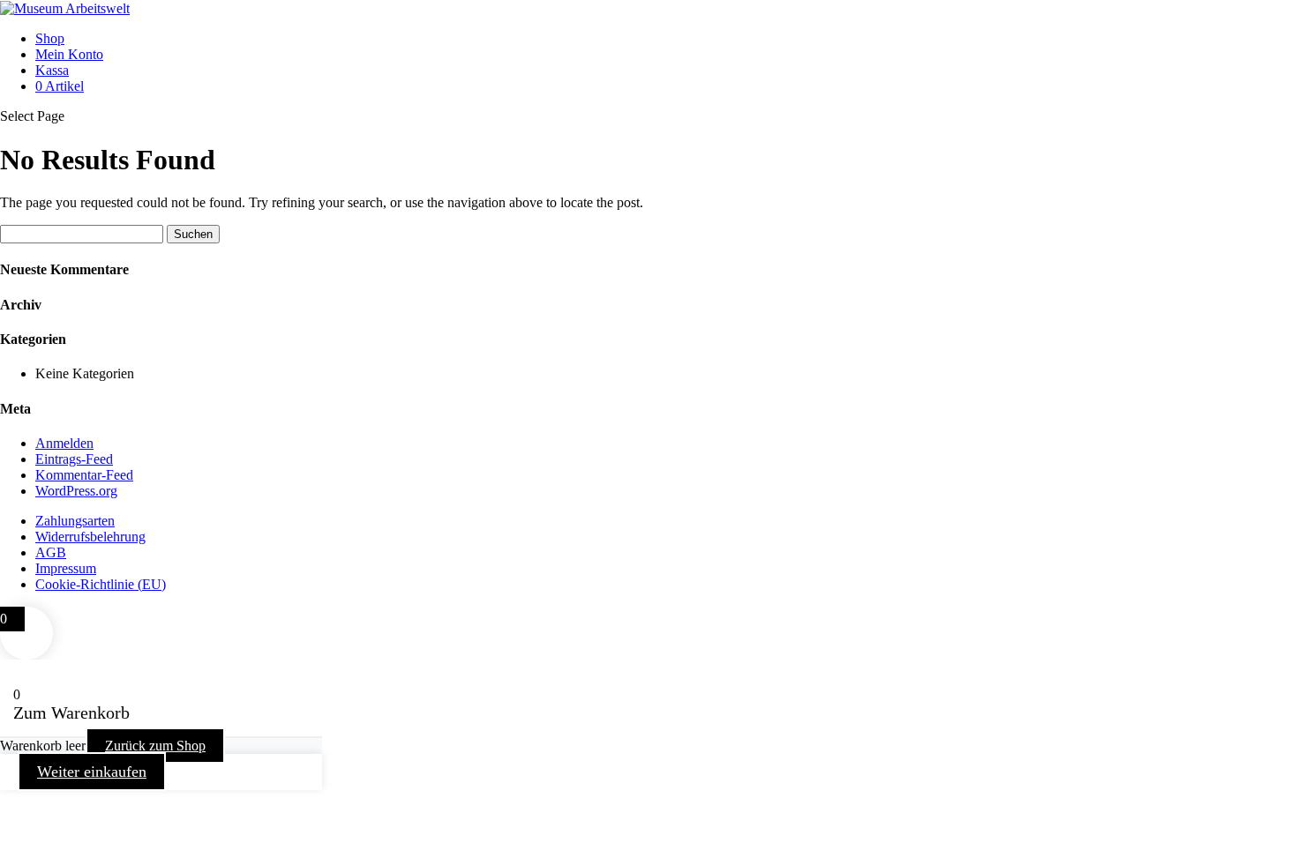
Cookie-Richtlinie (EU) (100, 584)
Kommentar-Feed (84, 474)
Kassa (52, 70)
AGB (50, 552)
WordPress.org (76, 490)
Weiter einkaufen (91, 771)
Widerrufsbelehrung (90, 536)
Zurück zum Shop (155, 745)
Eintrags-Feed (74, 458)
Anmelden (64, 443)
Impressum (65, 568)
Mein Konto (69, 54)
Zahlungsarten (75, 520)
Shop (49, 38)
